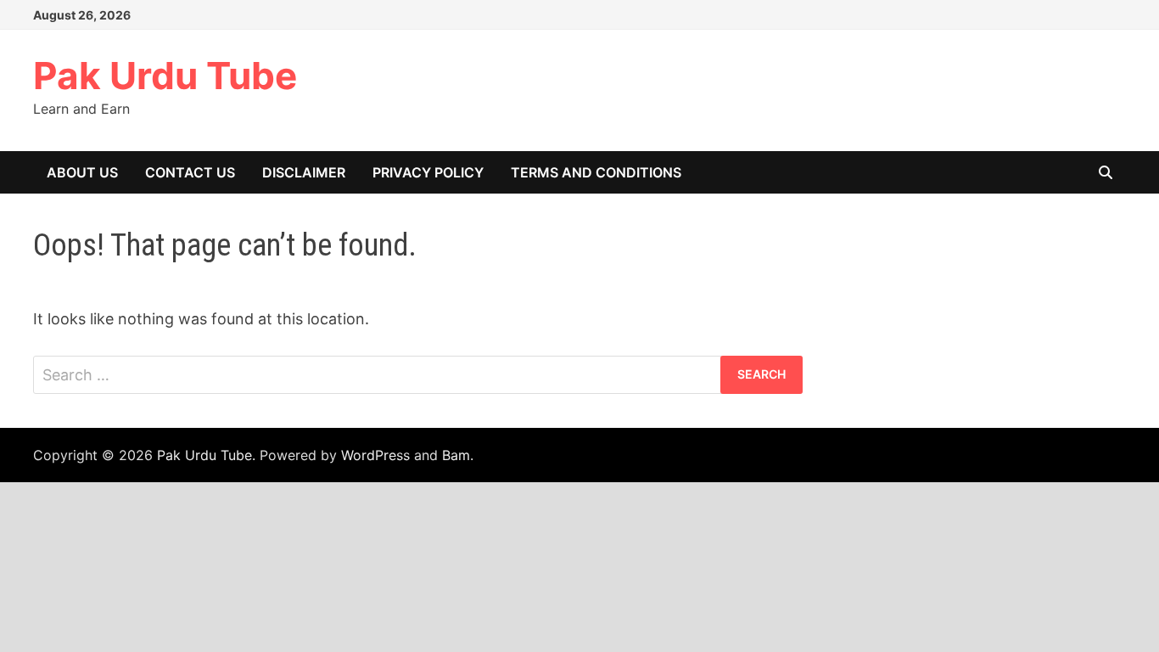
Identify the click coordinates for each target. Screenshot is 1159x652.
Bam (456, 455)
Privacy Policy (428, 172)
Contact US (190, 172)
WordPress (375, 455)
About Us (82, 172)
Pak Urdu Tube (165, 75)
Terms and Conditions (596, 172)
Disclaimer (303, 172)
